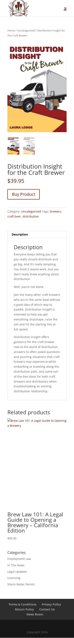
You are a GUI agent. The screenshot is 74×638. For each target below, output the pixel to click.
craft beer (14, 216)
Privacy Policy (51, 604)
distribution (31, 216)
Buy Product (23, 194)
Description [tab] (20, 234)
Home (11, 30)
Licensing (13, 578)
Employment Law (19, 559)
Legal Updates (17, 572)
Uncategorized (26, 30)
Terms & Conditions (22, 604)
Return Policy (24, 609)
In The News (15, 565)
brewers (55, 211)
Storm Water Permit (21, 584)
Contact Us (47, 609)
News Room (35, 614)
